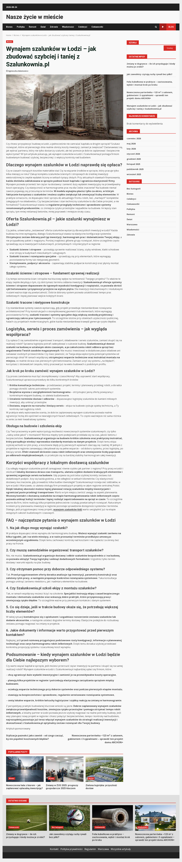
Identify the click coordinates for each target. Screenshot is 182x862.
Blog (171, 27)
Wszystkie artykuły (121, 849)
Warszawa (132, 224)
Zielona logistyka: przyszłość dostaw (104, 769)
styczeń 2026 (133, 153)
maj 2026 (131, 143)
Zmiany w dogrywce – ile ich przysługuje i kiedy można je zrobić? (26, 818)
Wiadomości (68, 27)
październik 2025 (135, 169)
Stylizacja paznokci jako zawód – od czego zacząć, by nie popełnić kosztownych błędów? (35, 737)
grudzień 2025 (134, 158)
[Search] (156, 27)
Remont (32, 27)
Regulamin (90, 849)
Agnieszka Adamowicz (18, 71)
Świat (43, 27)
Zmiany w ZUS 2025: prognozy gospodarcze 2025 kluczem (64, 769)
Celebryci (82, 27)
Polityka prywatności (71, 849)
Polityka (21, 27)
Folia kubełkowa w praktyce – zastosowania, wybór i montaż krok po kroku (112, 818)
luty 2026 (131, 148)
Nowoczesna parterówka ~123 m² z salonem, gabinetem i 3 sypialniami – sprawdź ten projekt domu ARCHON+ (95, 739)
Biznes (9, 27)
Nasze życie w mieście (34, 17)
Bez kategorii (133, 188)
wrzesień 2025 (134, 174)
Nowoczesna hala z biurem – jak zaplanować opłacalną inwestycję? (25, 769)
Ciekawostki (97, 27)
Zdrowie (54, 27)
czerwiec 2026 (134, 138)
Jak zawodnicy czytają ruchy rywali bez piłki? (149, 74)
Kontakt (54, 849)
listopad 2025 (133, 164)
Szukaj (133, 42)
